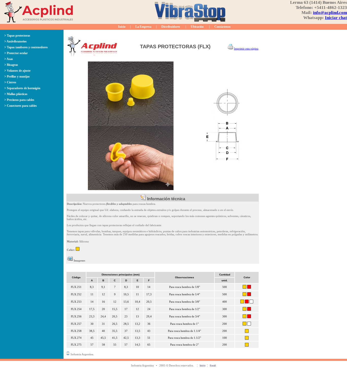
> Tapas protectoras (17, 35)
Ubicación (197, 26)
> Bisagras (11, 65)
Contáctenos (222, 26)
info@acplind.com (330, 12)
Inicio (121, 26)
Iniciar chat (336, 17)
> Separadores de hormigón (22, 88)
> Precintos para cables (19, 100)
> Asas (8, 59)
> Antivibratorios (15, 41)
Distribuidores (170, 26)
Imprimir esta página (246, 48)
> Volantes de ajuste (17, 70)
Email (213, 365)
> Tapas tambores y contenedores (26, 47)
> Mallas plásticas (15, 94)
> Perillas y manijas (17, 76)
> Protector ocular (16, 53)
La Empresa (143, 26)
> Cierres (10, 82)
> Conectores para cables (20, 105)
